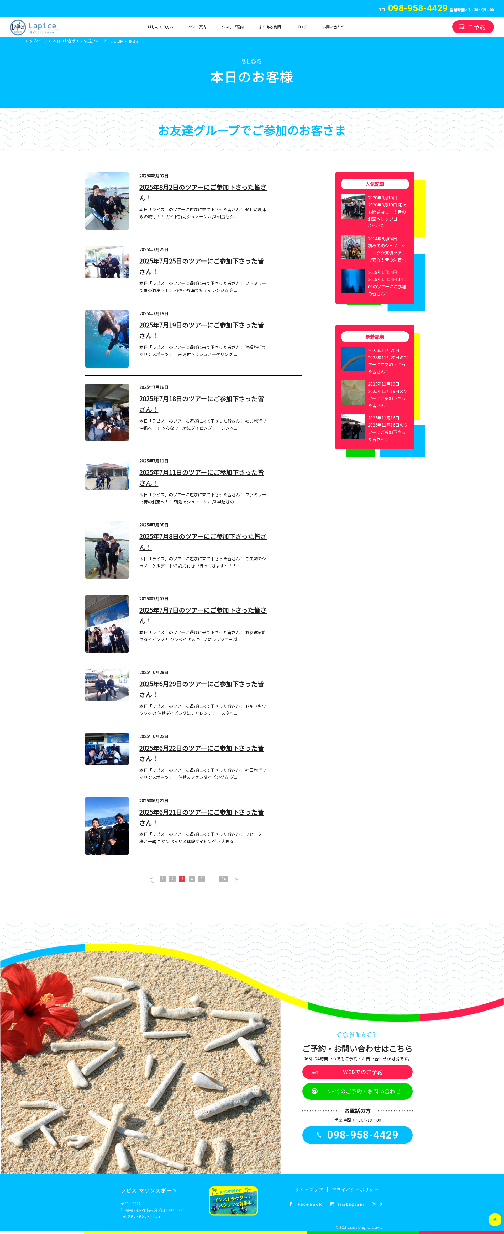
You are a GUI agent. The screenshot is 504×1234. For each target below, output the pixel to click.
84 (224, 878)
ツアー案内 (197, 26)
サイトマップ (309, 1189)
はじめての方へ (161, 26)
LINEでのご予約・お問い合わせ (361, 1091)
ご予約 (477, 27)
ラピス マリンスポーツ (149, 1190)
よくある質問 (270, 26)
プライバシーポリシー (355, 1189)
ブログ (301, 26)
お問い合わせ (333, 26)
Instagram (351, 1204)
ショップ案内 (233, 26)
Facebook (310, 1204)
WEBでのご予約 (363, 1072)
